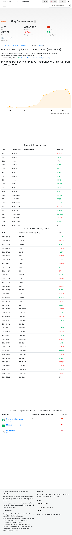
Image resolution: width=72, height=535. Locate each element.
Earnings (24, 45)
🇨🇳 (48, 27)
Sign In (45, 1)
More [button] (41, 45)
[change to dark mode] (68, 1)
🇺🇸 (52, 1)
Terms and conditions (45, 507)
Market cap (5, 45)
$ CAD (62, 1)
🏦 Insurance (6, 38)
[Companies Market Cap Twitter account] (40, 511)
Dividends (33, 45)
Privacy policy (43, 504)
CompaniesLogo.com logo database (15, 524)
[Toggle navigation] (4, 6)
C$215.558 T (26, 1)
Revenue (15, 45)
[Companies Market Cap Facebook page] (38, 511)
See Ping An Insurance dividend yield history (35, 58)
